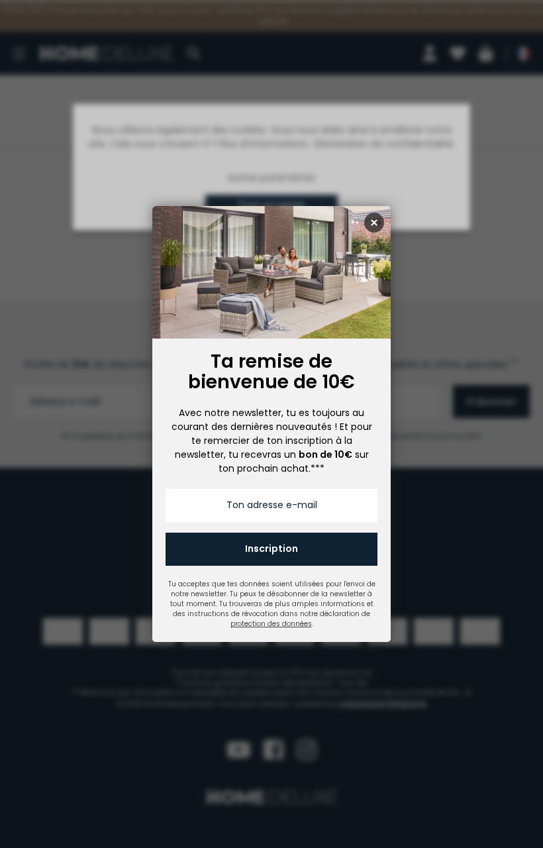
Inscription (271, 548)
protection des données (271, 624)
